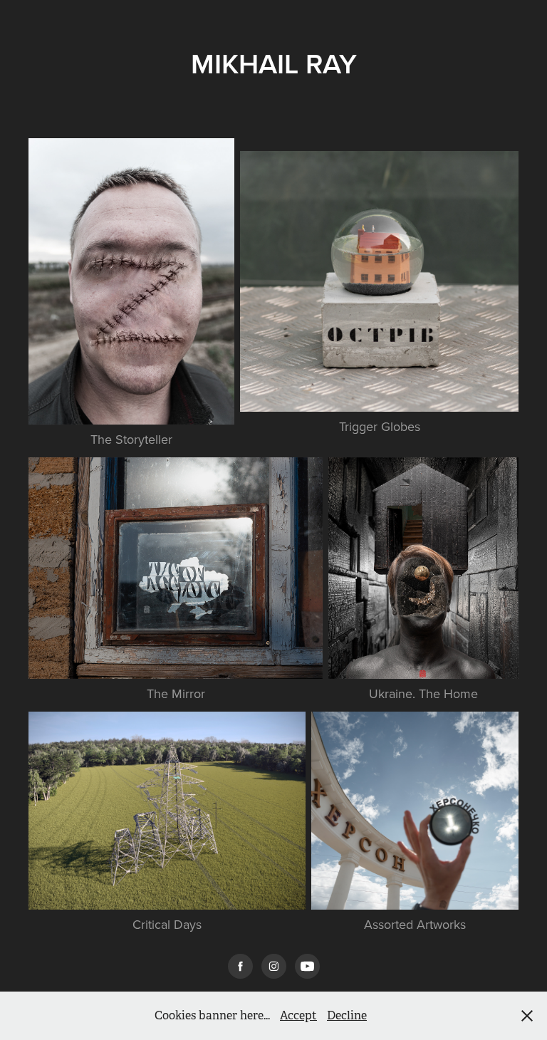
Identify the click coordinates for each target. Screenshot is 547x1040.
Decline (347, 1015)
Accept (298, 1015)
